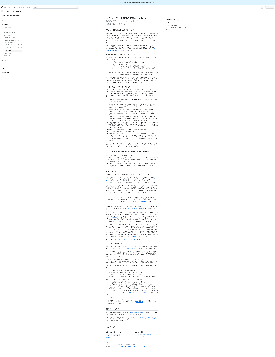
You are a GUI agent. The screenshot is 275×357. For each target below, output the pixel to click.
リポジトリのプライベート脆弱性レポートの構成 (130, 248)
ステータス (129, 346)
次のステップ (111, 309)
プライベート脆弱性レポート (115, 244)
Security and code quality (11, 15)
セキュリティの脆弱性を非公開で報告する (133, 312)
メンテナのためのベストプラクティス (118, 87)
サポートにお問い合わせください (144, 336)
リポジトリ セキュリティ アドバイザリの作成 (126, 239)
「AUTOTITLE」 (114, 218)
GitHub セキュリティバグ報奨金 (133, 208)
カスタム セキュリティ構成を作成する (146, 319)
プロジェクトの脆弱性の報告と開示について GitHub (127, 151)
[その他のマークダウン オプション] (178, 19)
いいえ (116, 335)
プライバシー (123, 346)
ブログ (149, 346)
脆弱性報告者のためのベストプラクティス (119, 54)
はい (110, 335)
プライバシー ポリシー (110, 337)
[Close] (271, 2)
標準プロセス (110, 171)
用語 (118, 346)
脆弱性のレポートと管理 (8, 11)
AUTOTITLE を (135, 236)
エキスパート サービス (141, 346)
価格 (134, 346)
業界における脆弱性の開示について (120, 30)
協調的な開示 (19, 11)
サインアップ (270, 7)
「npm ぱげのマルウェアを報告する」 (138, 201)
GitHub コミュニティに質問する (144, 334)
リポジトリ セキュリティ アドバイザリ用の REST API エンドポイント (130, 292)
